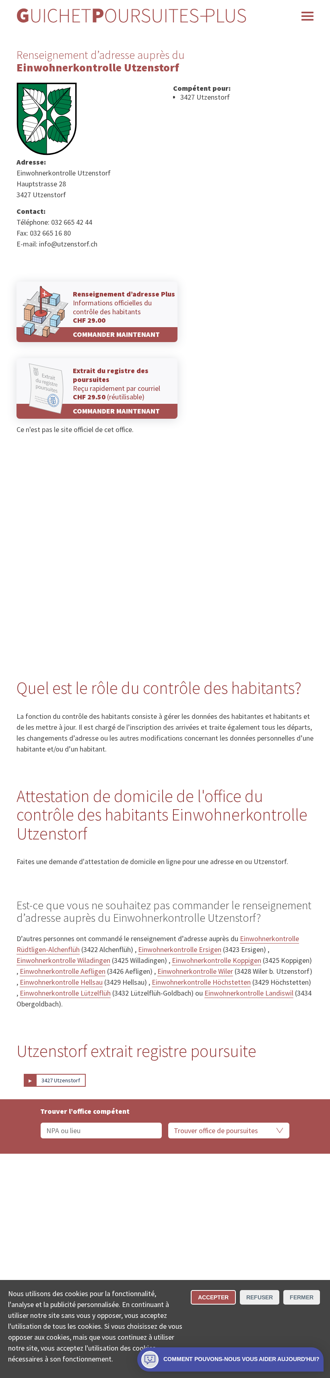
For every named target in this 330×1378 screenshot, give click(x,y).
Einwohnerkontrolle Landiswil (248, 993)
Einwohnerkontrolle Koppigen (216, 960)
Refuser (259, 1297)
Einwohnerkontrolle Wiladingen (63, 960)
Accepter (213, 1297)
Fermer (302, 1297)
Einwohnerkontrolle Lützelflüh (65, 993)
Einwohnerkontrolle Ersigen (179, 949)
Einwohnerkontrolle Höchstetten (201, 982)
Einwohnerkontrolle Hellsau (61, 982)
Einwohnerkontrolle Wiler (195, 971)
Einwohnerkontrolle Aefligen (62, 971)
